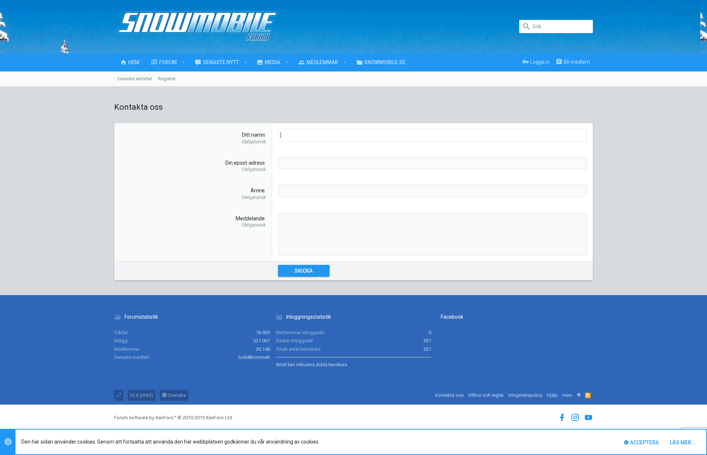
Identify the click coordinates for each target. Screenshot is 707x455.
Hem (567, 395)
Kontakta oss (449, 395)
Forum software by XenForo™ (173, 417)
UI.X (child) (141, 395)
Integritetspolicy (525, 395)
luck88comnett (254, 357)
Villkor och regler (486, 395)
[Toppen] (578, 395)
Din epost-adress (245, 163)
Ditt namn (253, 135)
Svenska (176, 395)
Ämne (257, 190)
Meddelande (250, 218)
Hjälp (552, 395)
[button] (183, 62)
